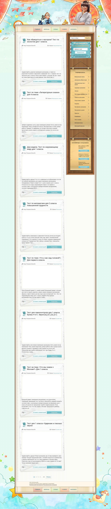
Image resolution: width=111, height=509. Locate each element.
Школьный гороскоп (79, 126)
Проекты (77, 113)
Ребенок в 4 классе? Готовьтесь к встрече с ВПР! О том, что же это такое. (84, 155)
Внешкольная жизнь (80, 76)
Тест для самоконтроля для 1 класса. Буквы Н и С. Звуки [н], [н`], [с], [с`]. (43, 313)
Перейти (88, 38)
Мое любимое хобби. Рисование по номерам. (84, 147)
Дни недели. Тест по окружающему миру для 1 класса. (42, 148)
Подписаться (80, 52)
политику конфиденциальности (80, 56)
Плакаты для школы (79, 97)
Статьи (55, 29)
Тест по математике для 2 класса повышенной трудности (42, 204)
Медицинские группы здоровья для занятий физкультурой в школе (84, 165)
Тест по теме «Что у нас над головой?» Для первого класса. (44, 259)
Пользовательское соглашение (50, 484)
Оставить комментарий (39, 81)
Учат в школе (78, 119)
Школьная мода (79, 123)
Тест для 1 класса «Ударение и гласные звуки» (44, 424)
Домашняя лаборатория (81, 80)
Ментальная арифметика (81, 94)
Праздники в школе (79, 110)
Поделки (77, 103)
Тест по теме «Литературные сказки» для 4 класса (43, 93)
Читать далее (83, 150)
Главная (37, 29)
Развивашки (78, 116)
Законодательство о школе (80, 83)
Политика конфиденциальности (36, 484)
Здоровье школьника (80, 87)
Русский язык (59, 318)
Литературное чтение (57, 98)
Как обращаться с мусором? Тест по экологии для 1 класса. (43, 41)
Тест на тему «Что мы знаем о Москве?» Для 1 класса (40, 368)
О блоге (64, 29)
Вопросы (46, 29)
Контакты (73, 29)
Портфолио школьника (80, 107)
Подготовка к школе (80, 100)
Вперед (49, 477)
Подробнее (54, 81)
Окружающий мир (57, 45)
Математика (59, 209)
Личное (76, 91)
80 (44, 477)
